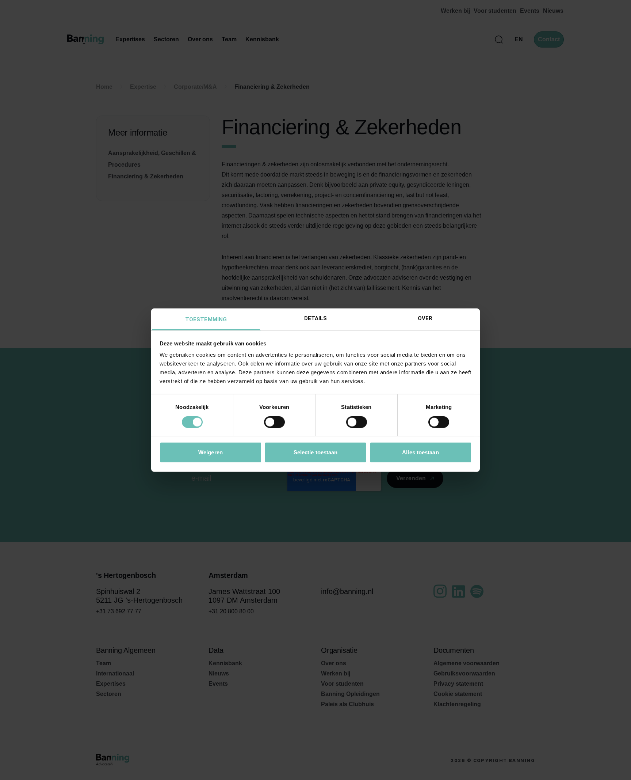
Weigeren (210, 452)
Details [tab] (315, 318)
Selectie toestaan (316, 452)
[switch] (274, 422)
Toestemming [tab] (206, 319)
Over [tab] (425, 318)
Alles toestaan (420, 452)
